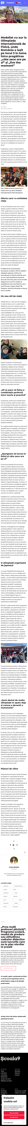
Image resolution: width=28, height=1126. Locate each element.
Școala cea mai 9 (6, 1079)
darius (5, 906)
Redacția (17, 1073)
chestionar (15, 962)
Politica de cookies (20, 1093)
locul (4, 899)
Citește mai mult (8, 968)
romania (15, 896)
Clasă (2, 1071)
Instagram (4, 1093)
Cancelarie (4, 1075)
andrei (16, 903)
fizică (14, 889)
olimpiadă (5, 886)
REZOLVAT (4, 1077)
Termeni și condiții (20, 1091)
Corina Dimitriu (14, 867)
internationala (18, 886)
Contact (17, 1075)
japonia (5, 896)
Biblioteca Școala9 (6, 1081)
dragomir (15, 906)
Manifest (17, 1071)
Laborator (4, 1073)
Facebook (3, 1091)
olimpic (5, 889)
